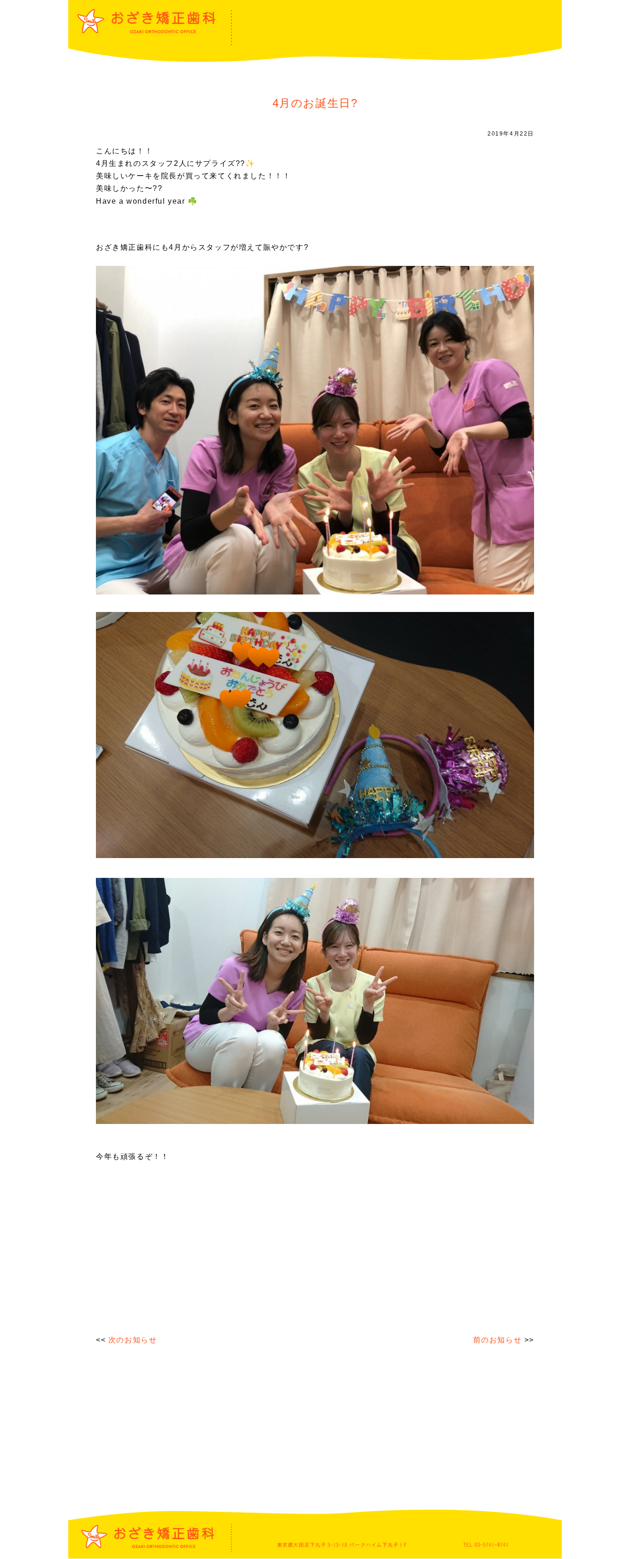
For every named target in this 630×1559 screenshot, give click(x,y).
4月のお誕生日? (315, 103)
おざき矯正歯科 (146, 21)
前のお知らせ (497, 1340)
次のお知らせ (132, 1340)
